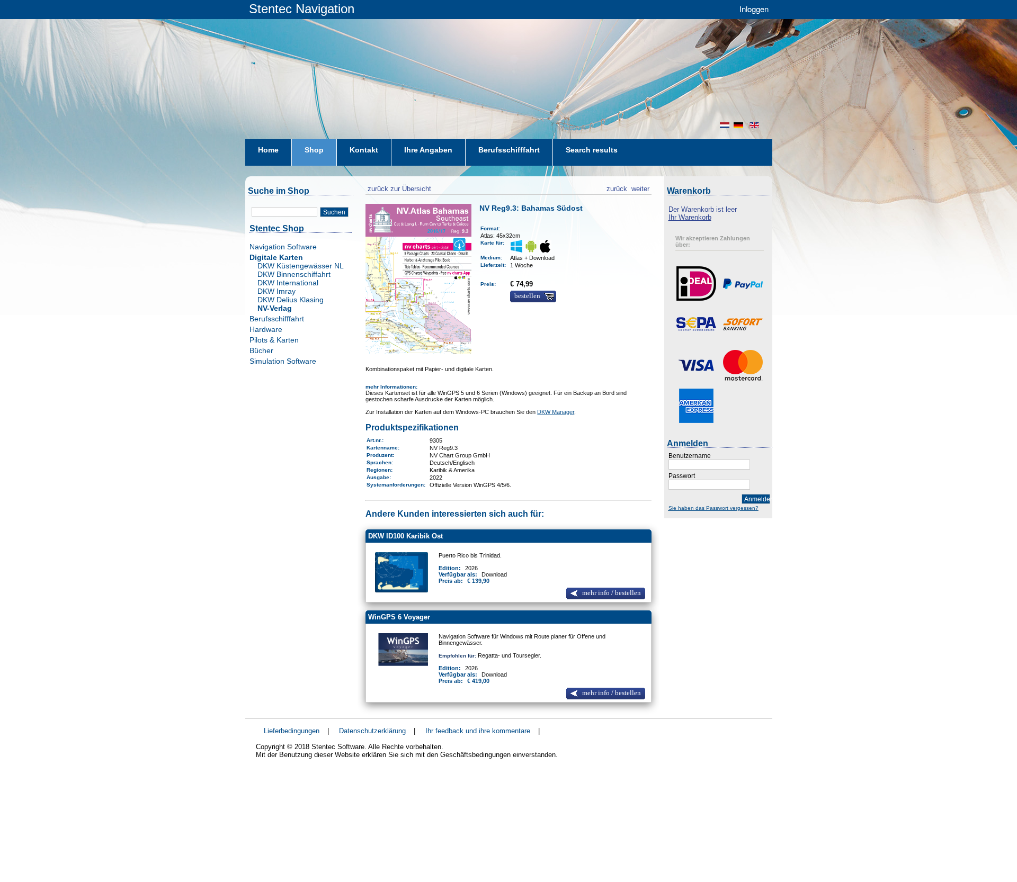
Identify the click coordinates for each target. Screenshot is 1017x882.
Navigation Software (283, 246)
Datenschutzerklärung (372, 731)
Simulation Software (282, 361)
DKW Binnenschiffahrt (294, 274)
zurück (616, 187)
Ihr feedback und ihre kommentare (477, 731)
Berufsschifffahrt (276, 318)
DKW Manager (555, 412)
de (739, 125)
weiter (640, 187)
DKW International (287, 282)
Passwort (681, 476)
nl (724, 125)
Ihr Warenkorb (689, 217)
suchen (334, 212)
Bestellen (527, 296)
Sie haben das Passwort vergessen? (713, 508)
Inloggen (754, 8)
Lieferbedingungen (291, 731)
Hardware (265, 329)
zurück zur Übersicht (398, 187)
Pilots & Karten (274, 340)
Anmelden (757, 499)
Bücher (261, 350)
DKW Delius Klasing (290, 299)
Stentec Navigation (301, 9)
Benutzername (689, 456)
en (755, 125)
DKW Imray (276, 291)
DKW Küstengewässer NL (300, 266)
